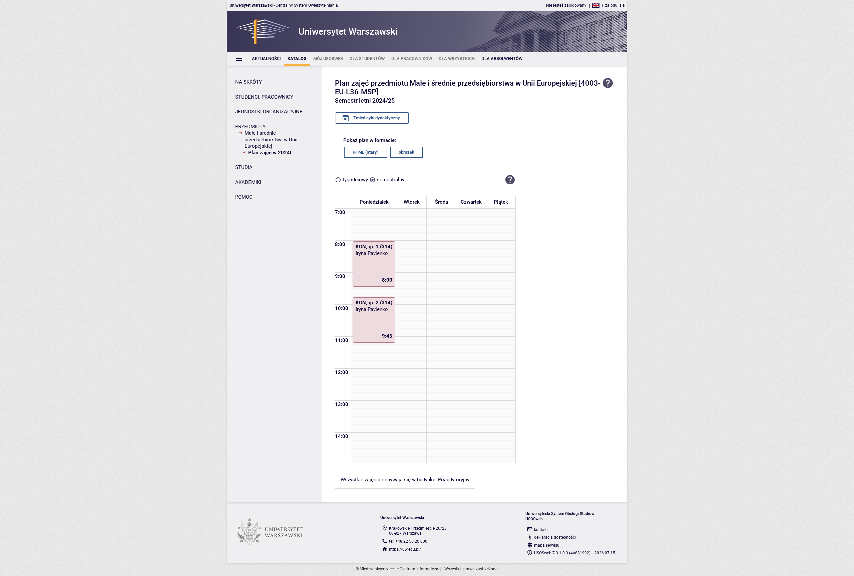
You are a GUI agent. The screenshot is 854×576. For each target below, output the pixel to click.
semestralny (390, 180)
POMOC (244, 197)
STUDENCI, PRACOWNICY (264, 97)
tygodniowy (355, 180)
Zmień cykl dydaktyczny (376, 117)
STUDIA (244, 167)
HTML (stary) (366, 152)
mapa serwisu (546, 545)
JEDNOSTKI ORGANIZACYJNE (269, 112)
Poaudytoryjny (453, 480)
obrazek (406, 152)
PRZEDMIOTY (250, 127)
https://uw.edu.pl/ (405, 549)
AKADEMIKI (248, 182)
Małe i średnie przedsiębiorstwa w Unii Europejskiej (271, 139)
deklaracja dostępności (555, 537)
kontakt (541, 529)
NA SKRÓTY (248, 82)
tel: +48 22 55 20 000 (408, 541)
